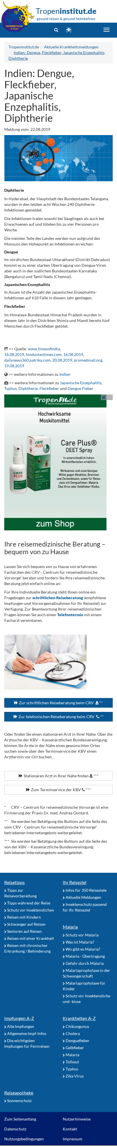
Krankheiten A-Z (79, 1018)
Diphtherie (28, 388)
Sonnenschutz (19, 1100)
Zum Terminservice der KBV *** (60, 789)
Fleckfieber (49, 388)
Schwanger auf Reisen (25, 924)
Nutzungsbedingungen (24, 1138)
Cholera (72, 1033)
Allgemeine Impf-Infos (26, 1033)
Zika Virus (74, 1076)
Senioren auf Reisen (24, 931)
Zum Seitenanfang (20, 1119)
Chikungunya (77, 1026)
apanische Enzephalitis (81, 382)
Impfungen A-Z (19, 1018)
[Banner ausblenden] (104, 397)
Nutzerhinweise (77, 1119)
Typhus (10, 388)
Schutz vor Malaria (82, 934)
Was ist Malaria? (79, 942)
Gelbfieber (74, 1047)
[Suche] (56, 30)
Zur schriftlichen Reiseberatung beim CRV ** (60, 702)
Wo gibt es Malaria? (82, 949)
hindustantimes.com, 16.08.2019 (54, 354)
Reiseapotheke (18, 1092)
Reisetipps (14, 882)
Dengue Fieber (80, 388)
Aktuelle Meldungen (83, 897)
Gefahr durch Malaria (84, 963)
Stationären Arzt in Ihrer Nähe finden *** (61, 775)
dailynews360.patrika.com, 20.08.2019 (38, 360)
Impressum (72, 1138)
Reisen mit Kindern (23, 917)
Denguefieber (77, 1040)
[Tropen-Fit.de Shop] (69, 30)
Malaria (70, 926)
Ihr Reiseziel (74, 882)
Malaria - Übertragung (85, 956)
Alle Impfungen (20, 1026)
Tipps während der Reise (28, 902)
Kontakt (70, 1128)
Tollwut (72, 1061)
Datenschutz (15, 1128)
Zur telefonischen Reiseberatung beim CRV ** (61, 716)
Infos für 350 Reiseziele (85, 890)
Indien (64, 374)
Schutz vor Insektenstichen (30, 910)
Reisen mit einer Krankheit (30, 938)
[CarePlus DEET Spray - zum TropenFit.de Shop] (58, 462)
